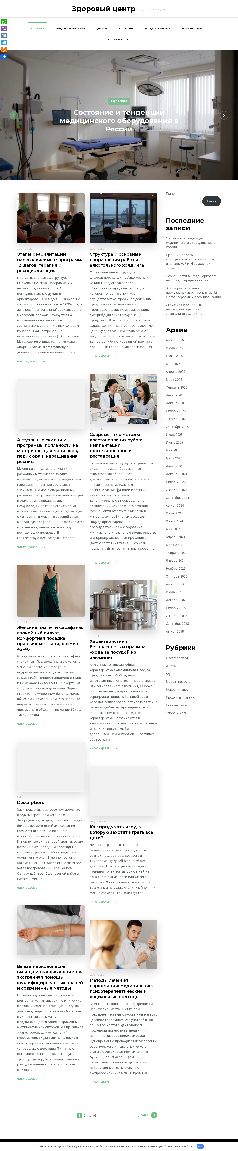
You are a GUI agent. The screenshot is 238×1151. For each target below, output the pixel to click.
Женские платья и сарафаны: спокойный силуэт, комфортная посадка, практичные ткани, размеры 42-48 (50, 638)
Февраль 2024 (176, 553)
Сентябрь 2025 (177, 427)
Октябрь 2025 (176, 419)
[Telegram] (4, 42)
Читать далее (27, 361)
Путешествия (192, 28)
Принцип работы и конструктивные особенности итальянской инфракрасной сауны (190, 261)
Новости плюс (177, 689)
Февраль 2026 (176, 387)
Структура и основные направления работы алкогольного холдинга (117, 260)
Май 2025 (173, 450)
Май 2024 (173, 529)
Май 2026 (173, 364)
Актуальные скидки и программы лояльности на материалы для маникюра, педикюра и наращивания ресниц (47, 450)
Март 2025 (174, 458)
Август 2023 (175, 584)
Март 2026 (174, 379)
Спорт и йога (118, 39)
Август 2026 (175, 340)
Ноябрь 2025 (176, 411)
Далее (143, 1115)
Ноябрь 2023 (176, 568)
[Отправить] (4, 56)
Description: (30, 802)
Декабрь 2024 (176, 474)
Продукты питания (70, 28)
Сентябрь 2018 (177, 623)
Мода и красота (158, 28)
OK (200, 1146)
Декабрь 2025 (176, 403)
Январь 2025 (175, 466)
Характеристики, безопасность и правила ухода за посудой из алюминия (117, 649)
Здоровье (126, 28)
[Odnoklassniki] (4, 49)
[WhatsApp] (4, 21)
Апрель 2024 (175, 537)
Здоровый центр (104, 8)
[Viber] (4, 28)
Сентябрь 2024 (177, 497)
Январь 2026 (175, 395)
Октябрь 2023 (176, 576)
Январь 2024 (175, 560)
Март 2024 (174, 545)
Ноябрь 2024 (176, 482)
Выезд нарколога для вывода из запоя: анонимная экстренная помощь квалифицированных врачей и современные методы (50, 977)
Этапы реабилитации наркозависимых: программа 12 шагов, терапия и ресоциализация (50, 262)
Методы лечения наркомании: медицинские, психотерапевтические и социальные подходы (121, 988)
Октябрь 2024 (176, 490)
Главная (37, 28)
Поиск (170, 193)
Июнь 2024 (174, 521)
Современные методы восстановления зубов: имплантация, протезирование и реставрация (116, 445)
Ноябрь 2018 (176, 608)
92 (95, 1115)
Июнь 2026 (174, 356)
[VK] (4, 35)
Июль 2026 (174, 348)
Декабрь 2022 (176, 600)
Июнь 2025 (174, 442)
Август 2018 (175, 631)
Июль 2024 (174, 513)
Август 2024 (175, 505)
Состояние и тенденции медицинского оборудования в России (119, 120)
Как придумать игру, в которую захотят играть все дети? (121, 832)
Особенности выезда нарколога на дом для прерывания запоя (191, 278)
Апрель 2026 (175, 371)
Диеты (102, 28)
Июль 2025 (174, 434)
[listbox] (119, 115)
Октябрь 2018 (176, 616)
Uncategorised (177, 658)
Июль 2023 (174, 592)
